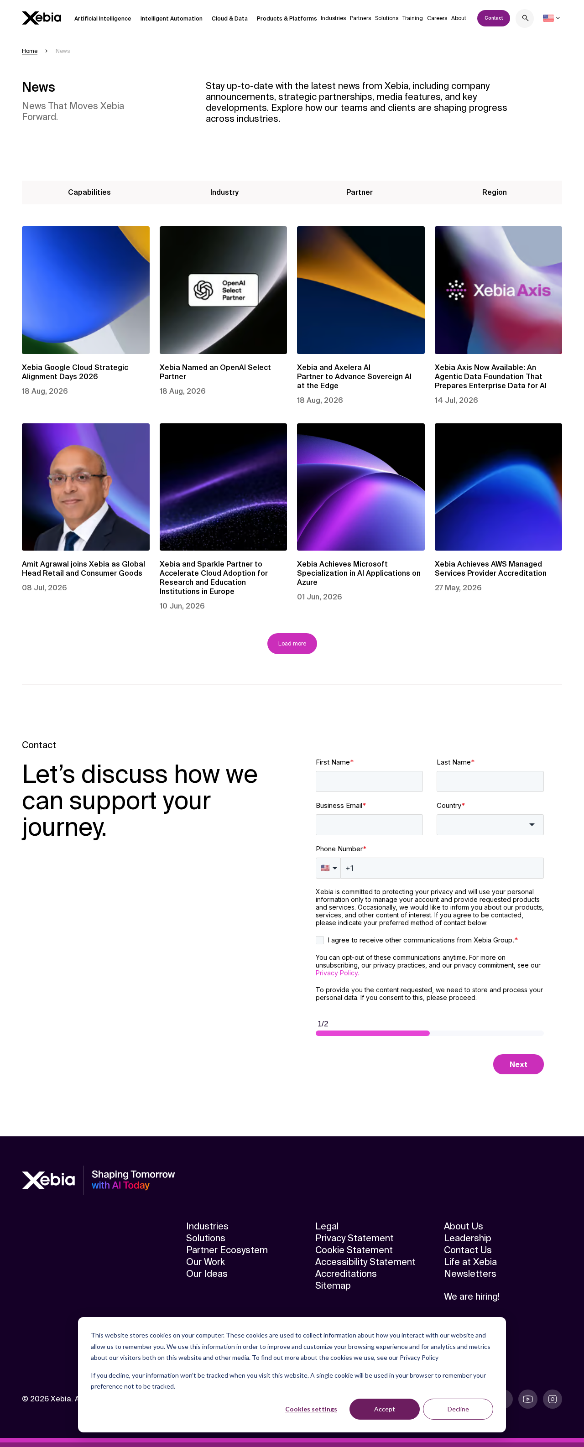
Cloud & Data (230, 18)
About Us (463, 1226)
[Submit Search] (525, 19)
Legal (327, 1226)
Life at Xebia (470, 1262)
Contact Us (468, 1250)
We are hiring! (472, 1296)
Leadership (467, 1238)
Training (412, 18)
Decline (458, 1409)
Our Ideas (207, 1274)
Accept (384, 1409)
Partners (360, 18)
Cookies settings (311, 1409)
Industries (333, 18)
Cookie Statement (354, 1250)
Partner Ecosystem (227, 1250)
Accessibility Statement (365, 1262)
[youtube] (527, 1399)
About (458, 18)
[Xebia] (41, 18)
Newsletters (470, 1274)
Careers (437, 18)
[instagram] (552, 1399)
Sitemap (333, 1285)
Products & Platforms (287, 18)
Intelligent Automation (172, 18)
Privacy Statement (354, 1238)
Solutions (386, 18)
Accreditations (346, 1274)
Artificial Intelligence (102, 18)
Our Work (205, 1262)
